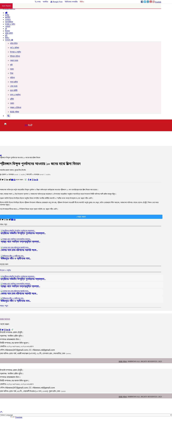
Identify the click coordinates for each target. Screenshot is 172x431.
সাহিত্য (12, 77)
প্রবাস (12, 103)
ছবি (6, 35)
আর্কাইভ (46, 2)
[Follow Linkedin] (35, 180)
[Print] (14, 180)
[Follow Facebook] (28, 180)
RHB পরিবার (14, 112)
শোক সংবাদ (13, 86)
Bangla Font (57, 2)
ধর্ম (6, 29)
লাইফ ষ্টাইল (14, 43)
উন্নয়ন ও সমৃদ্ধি (15, 52)
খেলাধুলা (7, 26)
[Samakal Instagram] (153, 2)
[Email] (12, 180)
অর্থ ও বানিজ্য (14, 48)
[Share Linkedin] (7, 180)
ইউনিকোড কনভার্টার (71, 2)
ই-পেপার (38, 2)
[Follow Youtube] (37, 180)
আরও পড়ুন (4, 305)
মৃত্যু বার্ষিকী (13, 90)
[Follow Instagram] (33, 180)
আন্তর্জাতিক (9, 22)
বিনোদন (7, 31)
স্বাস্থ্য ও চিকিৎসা (15, 107)
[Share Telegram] (10, 180)
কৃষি (11, 65)
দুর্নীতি (12, 99)
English (158, 2)
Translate (18, 417)
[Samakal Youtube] (151, 2)
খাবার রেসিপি (9, 33)
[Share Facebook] (0, 180)
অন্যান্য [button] (8, 40)
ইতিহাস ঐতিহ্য (15, 56)
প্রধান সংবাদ (14, 60)
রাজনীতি (7, 17)
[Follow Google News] (25, 179)
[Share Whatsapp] (5, 180)
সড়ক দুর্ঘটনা (14, 82)
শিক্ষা (11, 73)
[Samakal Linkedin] (148, 2)
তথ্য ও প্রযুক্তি (15, 95)
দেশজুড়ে (8, 19)
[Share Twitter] (3, 180)
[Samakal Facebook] (142, 2)
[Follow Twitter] (30, 180)
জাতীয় (7, 15)
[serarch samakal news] (8, 115)
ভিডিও (82, 2)
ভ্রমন (12, 69)
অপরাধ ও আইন (10, 24)
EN (26, 125)
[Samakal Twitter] (145, 2)
